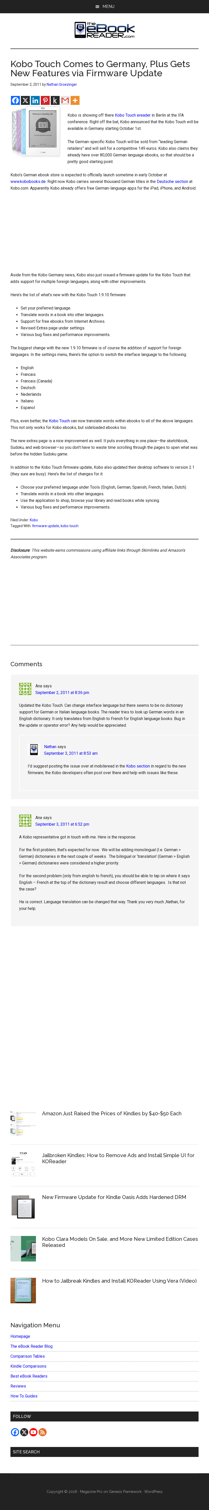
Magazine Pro (91, 1492)
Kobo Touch (59, 420)
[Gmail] (65, 100)
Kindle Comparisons (28, 1366)
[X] (25, 100)
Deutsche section (172, 181)
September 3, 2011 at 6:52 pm (62, 824)
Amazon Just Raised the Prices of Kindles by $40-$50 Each (111, 1113)
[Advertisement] (104, 234)
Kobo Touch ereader (133, 115)
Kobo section (138, 766)
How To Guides (23, 1396)
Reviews (18, 1386)
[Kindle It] (55, 100)
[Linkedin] (35, 100)
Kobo (34, 520)
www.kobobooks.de (28, 181)
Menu (108, 6)
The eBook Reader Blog (31, 1346)
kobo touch (70, 526)
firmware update (45, 526)
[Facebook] (15, 100)
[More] (75, 100)
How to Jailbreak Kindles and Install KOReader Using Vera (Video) (119, 1281)
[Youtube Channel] (33, 1432)
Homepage (20, 1336)
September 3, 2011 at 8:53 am (71, 753)
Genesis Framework (125, 1492)
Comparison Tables (27, 1356)
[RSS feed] (42, 1432)
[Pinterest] (45, 100)
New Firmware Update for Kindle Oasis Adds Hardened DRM (114, 1197)
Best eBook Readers (28, 1376)
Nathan (50, 746)
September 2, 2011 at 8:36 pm (62, 692)
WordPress (153, 1492)
